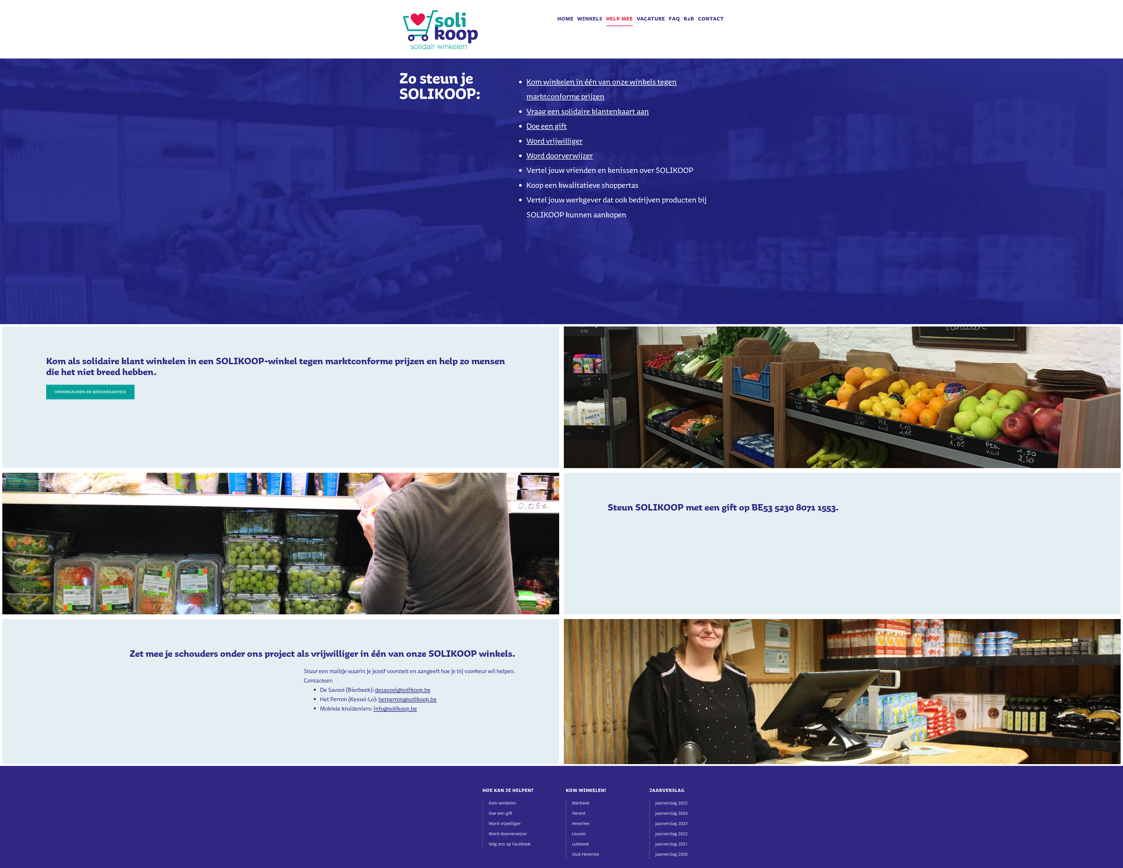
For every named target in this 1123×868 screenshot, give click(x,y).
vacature (651, 18)
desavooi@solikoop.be (402, 690)
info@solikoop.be (395, 708)
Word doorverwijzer (559, 155)
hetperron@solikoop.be (407, 699)
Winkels (589, 18)
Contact (711, 18)
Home (565, 18)
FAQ (674, 18)
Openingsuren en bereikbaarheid (90, 392)
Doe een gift (546, 126)
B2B (689, 18)
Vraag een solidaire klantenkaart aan (587, 111)
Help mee (619, 18)
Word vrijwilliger (554, 140)
